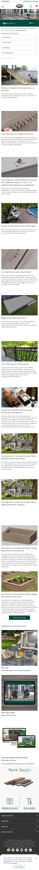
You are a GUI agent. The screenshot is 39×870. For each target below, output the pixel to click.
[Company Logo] (19, 6)
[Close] (36, 858)
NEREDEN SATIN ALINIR (30, 1)
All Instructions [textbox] (8, 53)
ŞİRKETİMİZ (5, 821)
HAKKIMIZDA (5, 1)
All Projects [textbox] (7, 37)
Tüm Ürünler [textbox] (7, 42)
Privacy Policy (13, 863)
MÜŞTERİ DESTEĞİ (7, 816)
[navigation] (19, 4)
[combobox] (19, 37)
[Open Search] (31, 6)
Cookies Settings (18, 867)
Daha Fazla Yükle (19, 618)
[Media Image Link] (19, 75)
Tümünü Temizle (7, 58)
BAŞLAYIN (4, 826)
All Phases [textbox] (6, 48)
